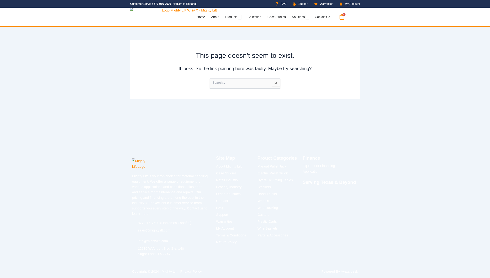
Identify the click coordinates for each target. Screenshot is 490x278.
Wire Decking (267, 208)
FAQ (219, 208)
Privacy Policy (191, 271)
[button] (352, 17)
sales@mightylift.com (154, 230)
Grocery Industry (229, 187)
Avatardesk (349, 271)
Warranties (224, 221)
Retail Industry (227, 180)
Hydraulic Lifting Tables (275, 180)
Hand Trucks (267, 194)
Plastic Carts (267, 221)
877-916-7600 (162, 3)
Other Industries (228, 194)
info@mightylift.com (153, 241)
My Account (225, 228)
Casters (263, 215)
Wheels (263, 201)
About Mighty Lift (229, 166)
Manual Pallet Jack (271, 166)
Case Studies (226, 173)
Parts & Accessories (272, 235)
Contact (222, 201)
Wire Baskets (267, 228)
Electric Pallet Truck (272, 173)
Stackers (264, 187)
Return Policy (226, 242)
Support (222, 215)
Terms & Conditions (231, 235)
